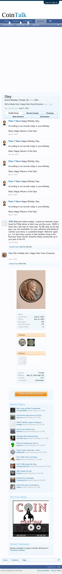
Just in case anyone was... (26, 429)
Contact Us (51, 567)
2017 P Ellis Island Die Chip (26, 464)
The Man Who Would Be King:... (27, 436)
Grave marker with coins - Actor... (28, 450)
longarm (19, 445)
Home (6, 21)
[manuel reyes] (22, 361)
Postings (50, 113)
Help (58, 567)
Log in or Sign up (51, 2)
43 (43, 327)
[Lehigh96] (22, 342)
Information (44, 116)
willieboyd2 (20, 452)
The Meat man (21, 438)
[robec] (31, 342)
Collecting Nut (21, 480)
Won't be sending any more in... (27, 443)
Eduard (19, 473)
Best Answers (18, 116)
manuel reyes (14, 247)
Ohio (42, 378)
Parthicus (19, 431)
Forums (16, 21)
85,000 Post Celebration (25, 478)
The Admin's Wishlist (17, 550)
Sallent (18, 487)
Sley (24, 247)
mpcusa (19, 417)
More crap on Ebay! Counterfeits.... (29, 408)
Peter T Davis (14, 121)
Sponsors (36, 25)
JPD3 (10, 221)
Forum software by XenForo (11, 570)
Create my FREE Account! (31, 394)
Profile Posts (14, 113)
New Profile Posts (23, 25)
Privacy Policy (56, 570)
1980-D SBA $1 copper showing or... (29, 422)
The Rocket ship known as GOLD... (29, 415)
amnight (19, 424)
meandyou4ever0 (22, 466)
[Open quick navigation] (59, 560)
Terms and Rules (43, 570)
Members (40, 21)
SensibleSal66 (21, 410)
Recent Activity (32, 113)
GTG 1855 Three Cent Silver (26, 457)
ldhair (18, 459)
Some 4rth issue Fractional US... (28, 485)
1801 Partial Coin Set (24, 471)
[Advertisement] (31, 60)
